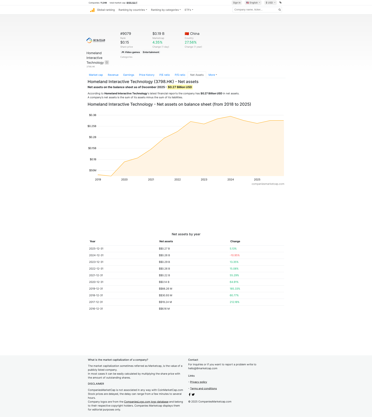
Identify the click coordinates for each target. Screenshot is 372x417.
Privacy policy (198, 381)
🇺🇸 (252, 2)
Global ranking (106, 9)
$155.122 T (132, 2)
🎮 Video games (130, 52)
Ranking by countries (132, 9)
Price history (146, 74)
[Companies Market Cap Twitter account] (193, 395)
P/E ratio (164, 74)
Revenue (113, 74)
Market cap (96, 74)
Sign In (236, 2)
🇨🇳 (192, 33)
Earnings (128, 74)
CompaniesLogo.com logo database (146, 401)
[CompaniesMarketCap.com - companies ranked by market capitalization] (92, 10)
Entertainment (151, 52)
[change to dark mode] (281, 2)
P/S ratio (180, 74)
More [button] (212, 74)
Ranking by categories (165, 9)
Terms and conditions (203, 388)
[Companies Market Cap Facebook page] (189, 395)
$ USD (270, 2)
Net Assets (197, 74)
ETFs (188, 9)
